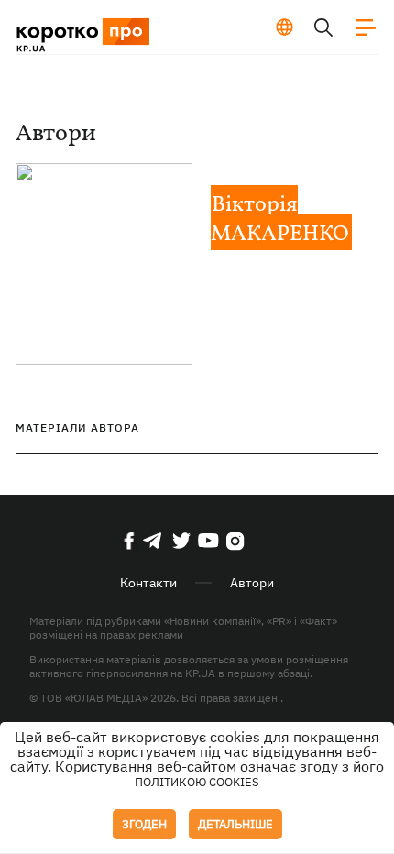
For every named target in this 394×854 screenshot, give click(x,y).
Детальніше (235, 824)
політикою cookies (197, 782)
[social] (129, 541)
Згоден (144, 824)
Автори (252, 583)
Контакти (148, 583)
